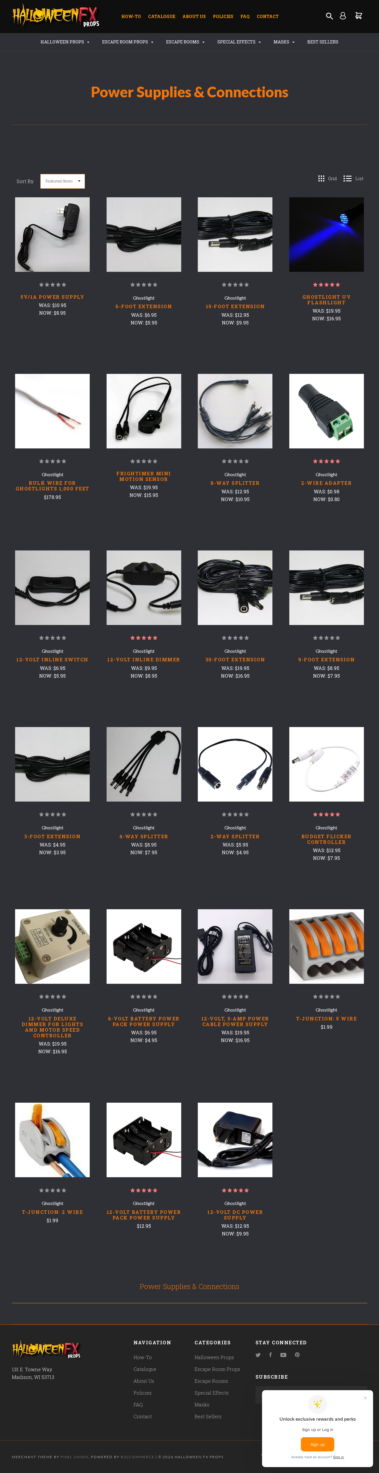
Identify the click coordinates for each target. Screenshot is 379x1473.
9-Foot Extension (326, 659)
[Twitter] (258, 1355)
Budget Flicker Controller (326, 839)
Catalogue (161, 16)
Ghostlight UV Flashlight (326, 300)
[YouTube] (283, 1355)
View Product (52, 245)
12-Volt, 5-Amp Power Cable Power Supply (235, 1021)
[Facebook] (270, 1355)
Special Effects (236, 42)
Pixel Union (75, 1457)
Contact (268, 16)
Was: (45, 305)
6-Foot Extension (143, 306)
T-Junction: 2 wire (52, 1212)
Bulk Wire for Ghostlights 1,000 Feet (52, 486)
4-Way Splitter (143, 836)
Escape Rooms (183, 42)
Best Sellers (322, 42)
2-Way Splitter (235, 836)
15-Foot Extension (235, 306)
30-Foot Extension (235, 659)
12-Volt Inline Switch (52, 659)
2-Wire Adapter (326, 483)
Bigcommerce (138, 1457)
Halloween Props (63, 42)
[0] (359, 16)
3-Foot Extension (52, 836)
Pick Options (326, 515)
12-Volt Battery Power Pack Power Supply (144, 1215)
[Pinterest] (297, 1355)
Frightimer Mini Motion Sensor (143, 476)
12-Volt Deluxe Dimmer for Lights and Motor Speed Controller (52, 1026)
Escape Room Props (125, 42)
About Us (194, 16)
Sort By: (25, 181)
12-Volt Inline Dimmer (143, 659)
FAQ (245, 16)
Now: (46, 313)
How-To (131, 16)
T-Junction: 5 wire (326, 1018)
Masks (282, 42)
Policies (223, 16)
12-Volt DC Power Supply (235, 1215)
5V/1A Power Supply (52, 297)
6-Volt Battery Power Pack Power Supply (144, 1021)
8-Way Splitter (235, 483)
